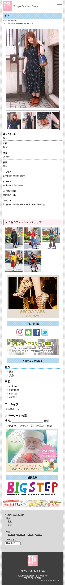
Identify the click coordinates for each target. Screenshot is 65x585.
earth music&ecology (35, 204)
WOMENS (28, 23)
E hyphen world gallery (14, 204)
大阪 (12, 375)
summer (19, 23)
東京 (13, 23)
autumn (13, 386)
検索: (8, 420)
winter (12, 397)
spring (13, 393)
